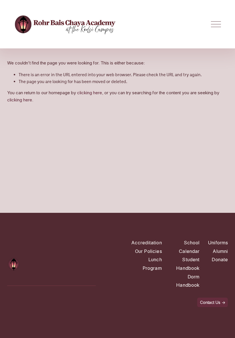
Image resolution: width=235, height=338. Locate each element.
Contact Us (210, 302)
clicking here (89, 92)
